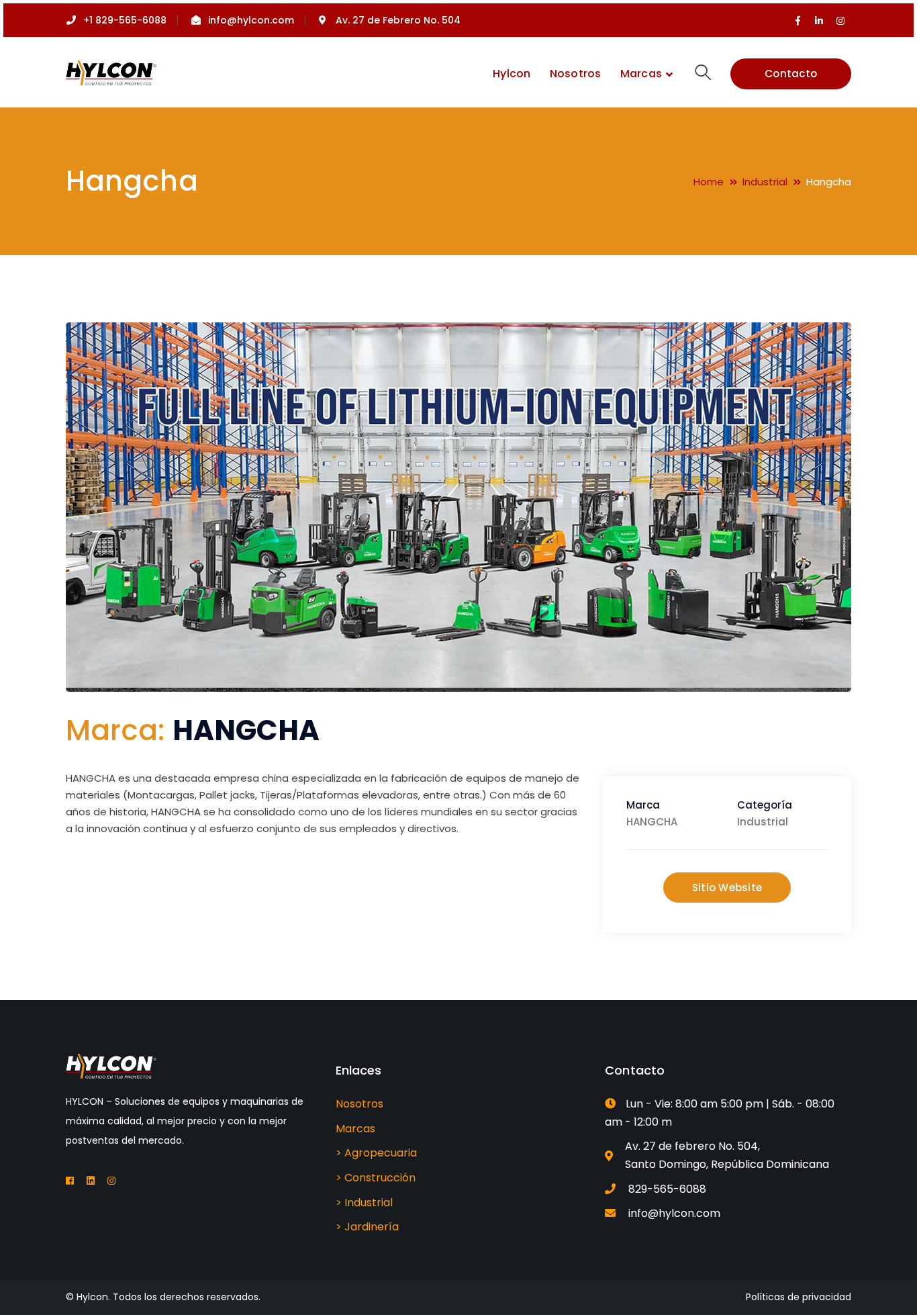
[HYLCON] (111, 72)
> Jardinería (367, 1226)
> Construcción (376, 1177)
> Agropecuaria (376, 1153)
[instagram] (111, 1180)
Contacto (791, 73)
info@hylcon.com (674, 1213)
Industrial (764, 182)
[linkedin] (91, 1180)
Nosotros (359, 1104)
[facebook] (70, 1180)
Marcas (355, 1128)
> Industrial (364, 1202)
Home (708, 182)
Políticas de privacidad (798, 1297)
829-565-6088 (667, 1189)
